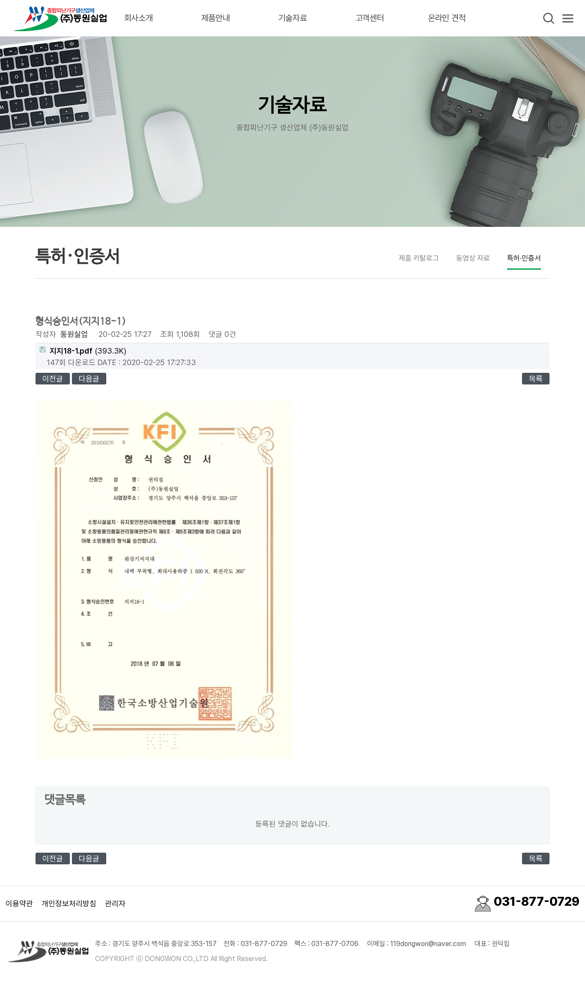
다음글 (89, 378)
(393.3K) (88, 350)
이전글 (52, 378)
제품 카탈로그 (419, 258)
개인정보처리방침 (69, 904)
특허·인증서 (524, 258)
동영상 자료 (473, 258)
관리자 (115, 904)
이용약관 (19, 904)
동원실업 (60, 18)
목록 (536, 378)
